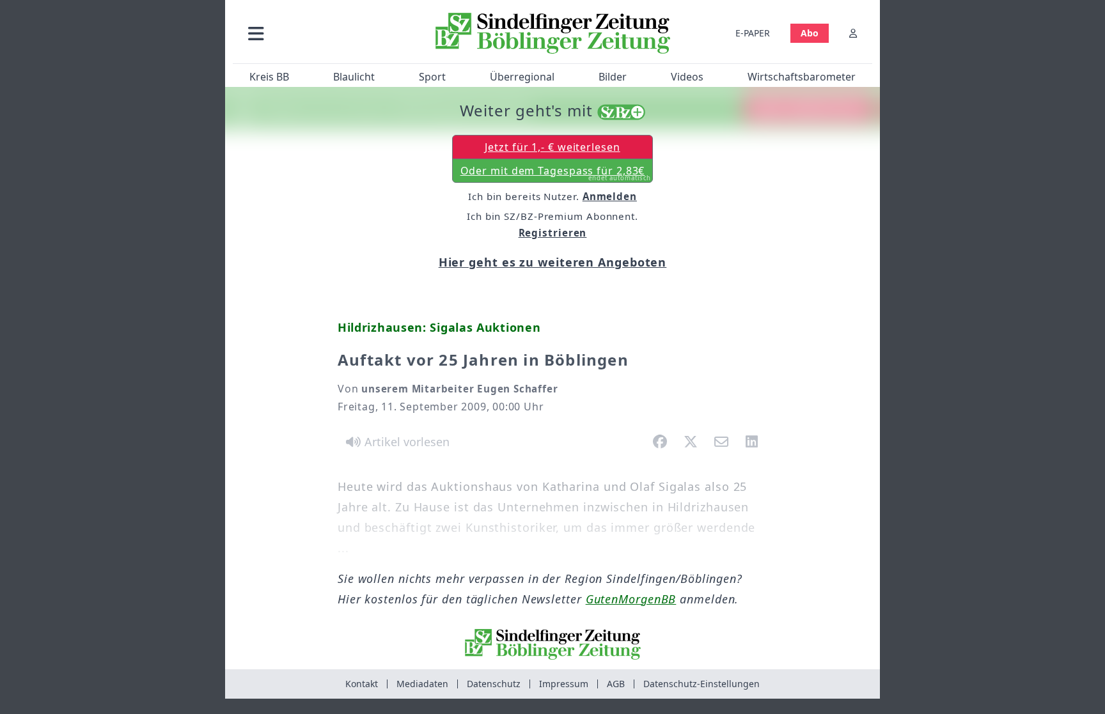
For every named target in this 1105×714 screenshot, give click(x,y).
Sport (432, 77)
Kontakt (361, 684)
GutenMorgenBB (631, 599)
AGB (616, 684)
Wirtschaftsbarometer (802, 77)
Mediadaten (422, 684)
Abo (810, 33)
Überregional (522, 77)
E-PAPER (752, 33)
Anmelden (610, 196)
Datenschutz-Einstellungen (701, 684)
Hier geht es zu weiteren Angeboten (553, 262)
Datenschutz (494, 684)
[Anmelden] (853, 33)
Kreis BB (269, 77)
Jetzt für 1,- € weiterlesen (552, 147)
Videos (687, 77)
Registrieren (553, 232)
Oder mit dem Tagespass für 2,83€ (556, 173)
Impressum (563, 684)
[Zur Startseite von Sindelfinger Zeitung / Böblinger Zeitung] (552, 33)
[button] (324, 33)
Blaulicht (354, 77)
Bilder (613, 77)
